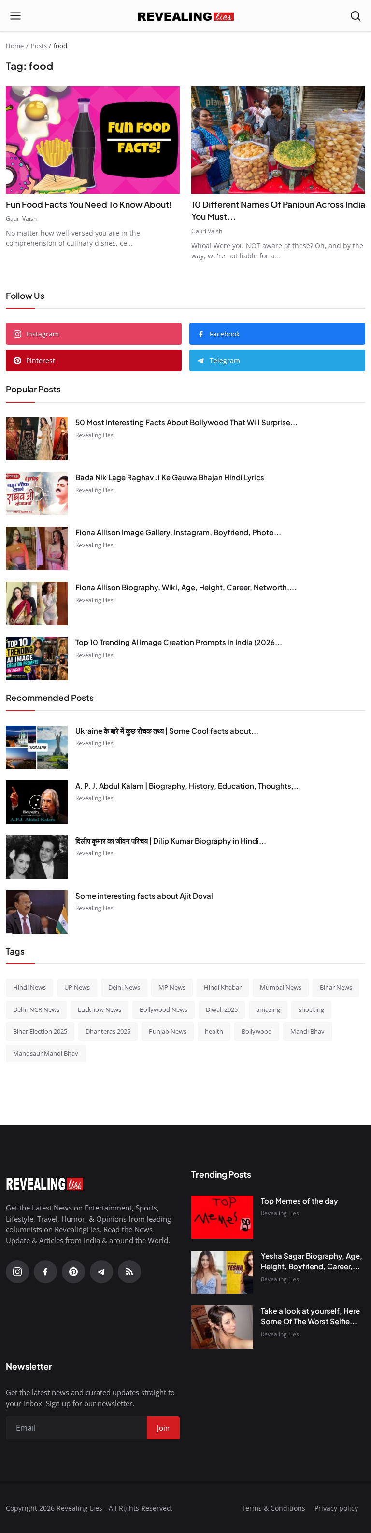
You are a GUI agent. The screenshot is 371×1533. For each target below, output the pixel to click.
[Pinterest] (73, 1271)
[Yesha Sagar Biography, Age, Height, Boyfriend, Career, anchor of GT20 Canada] (222, 1272)
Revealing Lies (94, 435)
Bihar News (336, 987)
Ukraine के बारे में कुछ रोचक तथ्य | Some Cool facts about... (166, 730)
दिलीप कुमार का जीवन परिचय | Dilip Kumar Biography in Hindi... (170, 840)
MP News (172, 987)
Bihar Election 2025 (40, 1031)
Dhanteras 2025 (108, 1031)
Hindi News (29, 987)
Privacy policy (336, 1508)
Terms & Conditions (273, 1508)
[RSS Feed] (129, 1271)
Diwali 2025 (222, 1009)
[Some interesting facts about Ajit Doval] (37, 912)
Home (15, 45)
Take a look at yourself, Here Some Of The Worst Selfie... (310, 1316)
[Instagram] (17, 1271)
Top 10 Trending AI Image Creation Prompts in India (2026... (178, 641)
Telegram (225, 360)
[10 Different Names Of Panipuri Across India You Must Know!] (278, 140)
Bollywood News (163, 1009)
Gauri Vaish (21, 219)
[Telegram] (101, 1271)
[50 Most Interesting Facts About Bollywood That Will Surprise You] (37, 438)
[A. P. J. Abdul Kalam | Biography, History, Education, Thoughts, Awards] (37, 802)
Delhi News (124, 987)
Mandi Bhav (307, 1031)
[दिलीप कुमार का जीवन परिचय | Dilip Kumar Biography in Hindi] (37, 857)
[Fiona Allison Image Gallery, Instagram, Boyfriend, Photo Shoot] (37, 548)
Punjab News (167, 1031)
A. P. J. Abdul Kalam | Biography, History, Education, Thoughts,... (188, 785)
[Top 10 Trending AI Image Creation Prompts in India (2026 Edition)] (37, 658)
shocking (311, 1009)
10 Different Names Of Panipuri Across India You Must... (278, 210)
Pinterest (40, 360)
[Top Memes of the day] (222, 1217)
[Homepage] (185, 15)
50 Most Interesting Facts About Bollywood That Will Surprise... (186, 422)
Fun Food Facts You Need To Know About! (89, 204)
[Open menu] (15, 15)
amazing (268, 1009)
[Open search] (355, 15)
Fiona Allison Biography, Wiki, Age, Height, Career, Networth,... (186, 587)
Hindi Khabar (223, 987)
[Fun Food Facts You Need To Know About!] (93, 140)
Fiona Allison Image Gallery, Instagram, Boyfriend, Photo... (178, 532)
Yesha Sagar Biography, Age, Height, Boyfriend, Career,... (311, 1261)
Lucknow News (99, 1009)
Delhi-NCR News (36, 1009)
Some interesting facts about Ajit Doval (144, 895)
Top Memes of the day (299, 1200)
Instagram (42, 333)
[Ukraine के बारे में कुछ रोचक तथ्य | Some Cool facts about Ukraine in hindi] (37, 747)
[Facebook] (45, 1271)
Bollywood (257, 1031)
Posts (39, 45)
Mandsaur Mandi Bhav (45, 1053)
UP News (77, 987)
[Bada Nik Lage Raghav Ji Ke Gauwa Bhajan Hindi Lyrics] (37, 493)
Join (163, 1428)
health (214, 1031)
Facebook (225, 333)
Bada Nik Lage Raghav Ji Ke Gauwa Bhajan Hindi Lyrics (169, 477)
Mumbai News (280, 987)
